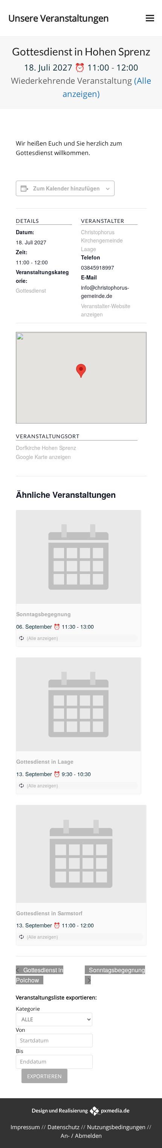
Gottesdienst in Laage (44, 761)
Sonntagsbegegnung (43, 614)
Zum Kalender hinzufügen (66, 188)
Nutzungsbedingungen (116, 1127)
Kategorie (28, 1008)
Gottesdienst (31, 290)
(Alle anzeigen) (42, 638)
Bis (19, 1050)
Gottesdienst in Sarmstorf (49, 913)
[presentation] (78, 557)
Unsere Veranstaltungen (58, 18)
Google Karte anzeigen (43, 456)
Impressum (25, 1127)
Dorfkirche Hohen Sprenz (46, 447)
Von (20, 1029)
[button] (150, 18)
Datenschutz (63, 1127)
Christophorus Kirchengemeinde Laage (102, 240)
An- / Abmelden (81, 1135)
